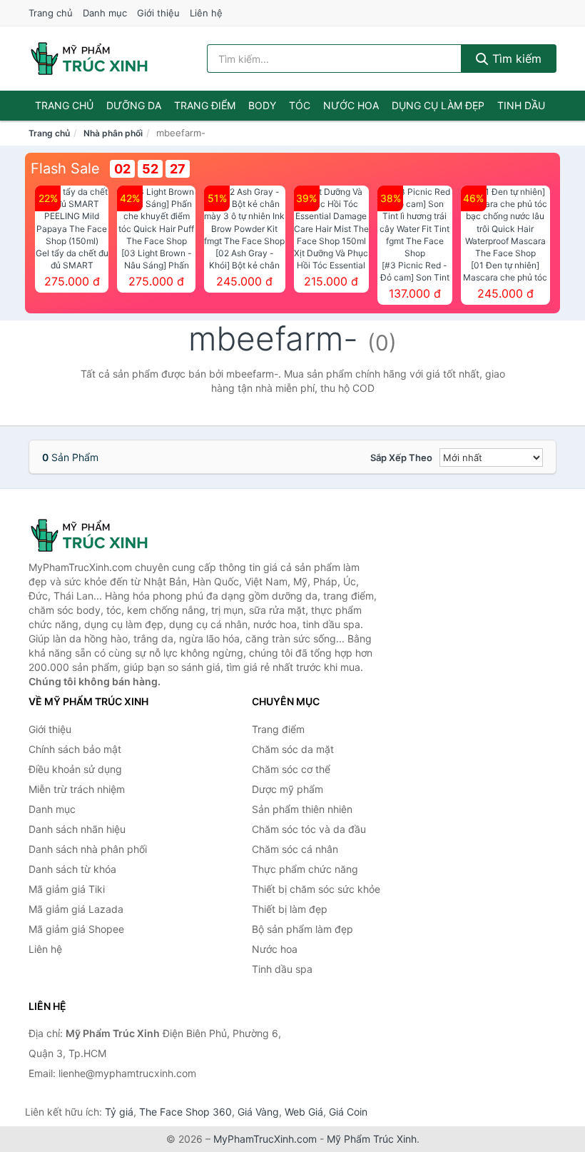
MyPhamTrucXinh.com (265, 1139)
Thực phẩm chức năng (305, 869)
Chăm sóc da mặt (293, 749)
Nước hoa (351, 105)
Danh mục (105, 13)
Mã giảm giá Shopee (76, 929)
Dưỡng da (133, 105)
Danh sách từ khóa (72, 869)
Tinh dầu (521, 105)
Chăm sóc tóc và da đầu (309, 829)
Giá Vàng (258, 1112)
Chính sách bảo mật (75, 749)
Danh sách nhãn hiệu (77, 829)
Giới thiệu (158, 13)
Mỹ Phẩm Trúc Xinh (372, 1139)
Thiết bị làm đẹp (289, 909)
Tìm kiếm (515, 58)
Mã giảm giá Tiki (67, 889)
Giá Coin (348, 1112)
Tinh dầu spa (282, 969)
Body (262, 105)
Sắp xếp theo (401, 457)
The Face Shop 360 (185, 1112)
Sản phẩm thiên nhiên (302, 809)
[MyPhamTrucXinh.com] (89, 58)
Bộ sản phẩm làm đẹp (302, 929)
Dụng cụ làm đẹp (438, 105)
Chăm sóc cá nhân (295, 849)
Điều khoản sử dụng (75, 769)
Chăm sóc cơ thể (291, 769)
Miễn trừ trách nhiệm (77, 789)
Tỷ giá (119, 1112)
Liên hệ (206, 13)
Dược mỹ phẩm (287, 789)
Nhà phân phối (113, 133)
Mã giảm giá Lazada (76, 909)
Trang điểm (204, 105)
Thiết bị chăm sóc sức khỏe (316, 889)
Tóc (299, 105)
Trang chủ (51, 13)
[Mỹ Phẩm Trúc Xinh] (100, 535)
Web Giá (304, 1112)
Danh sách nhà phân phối (88, 849)
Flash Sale (65, 168)
